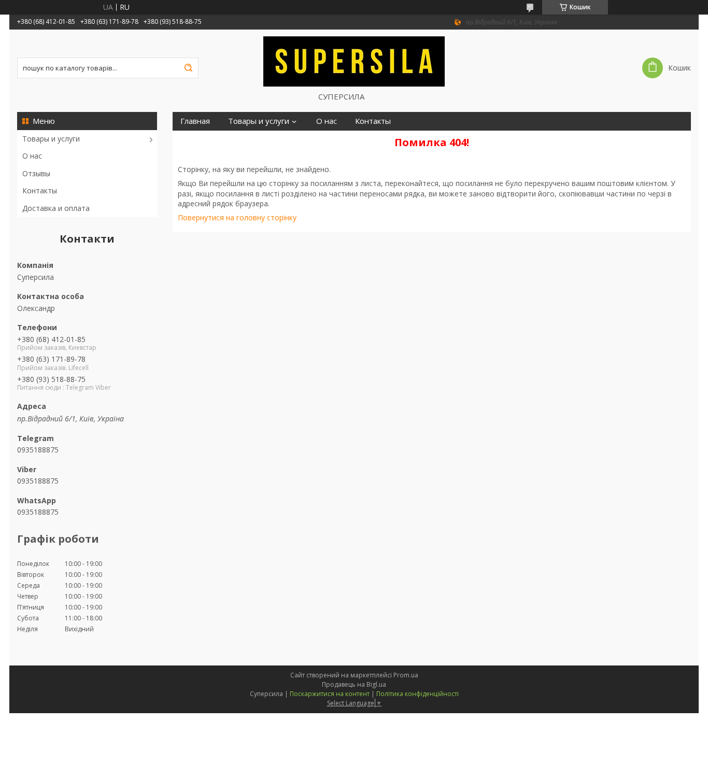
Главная (195, 121)
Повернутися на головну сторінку (237, 217)
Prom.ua (405, 675)
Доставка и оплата (56, 208)
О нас (32, 156)
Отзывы (36, 173)
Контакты (39, 190)
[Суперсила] (354, 61)
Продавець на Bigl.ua (354, 684)
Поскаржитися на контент (330, 693)
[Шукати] (188, 68)
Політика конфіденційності (417, 693)
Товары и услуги (51, 139)
